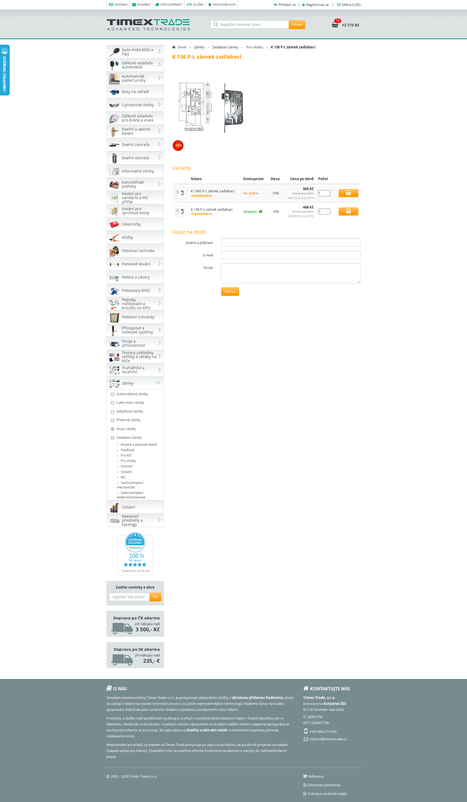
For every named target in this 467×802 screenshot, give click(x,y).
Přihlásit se (287, 4)
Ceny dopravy (171, 4)
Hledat (297, 24)
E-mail (208, 255)
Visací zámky (126, 429)
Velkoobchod (224, 4)
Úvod (182, 47)
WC (123, 477)
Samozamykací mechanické (130, 484)
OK (155, 597)
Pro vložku (128, 460)
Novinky (121, 4)
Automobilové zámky (132, 394)
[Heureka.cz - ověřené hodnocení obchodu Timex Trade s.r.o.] (135, 554)
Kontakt (144, 4)
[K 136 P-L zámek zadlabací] (217, 109)
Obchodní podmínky (324, 785)
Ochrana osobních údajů (327, 793)
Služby (198, 4)
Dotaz (208, 267)
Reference (316, 776)
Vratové (126, 466)
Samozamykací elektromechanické (131, 494)
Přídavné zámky (128, 420)
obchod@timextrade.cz (328, 739)
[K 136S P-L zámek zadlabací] (180, 192)
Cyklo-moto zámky (130, 402)
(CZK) (351, 4)
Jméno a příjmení (199, 242)
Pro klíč (126, 455)
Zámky (199, 47)
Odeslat (230, 291)
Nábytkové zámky (129, 411)
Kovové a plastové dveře (139, 444)
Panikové (127, 450)
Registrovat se (317, 4)
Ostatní (126, 472)
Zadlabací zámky (129, 437)
